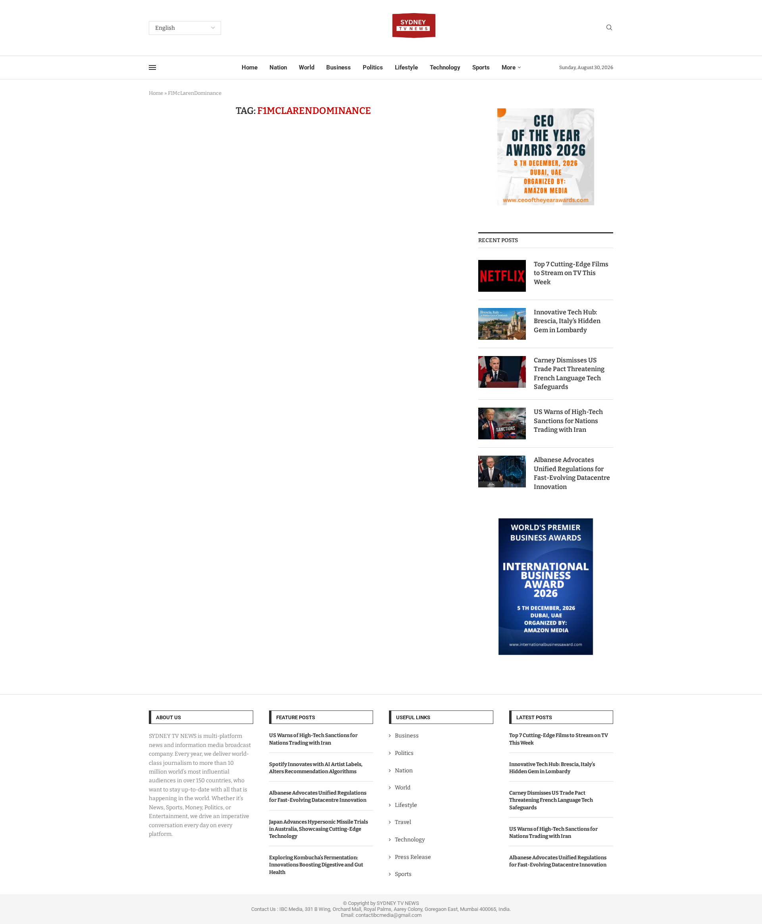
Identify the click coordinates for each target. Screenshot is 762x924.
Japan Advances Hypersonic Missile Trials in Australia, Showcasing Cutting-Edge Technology (318, 829)
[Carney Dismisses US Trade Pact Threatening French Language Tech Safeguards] (502, 372)
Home (250, 67)
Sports (481, 67)
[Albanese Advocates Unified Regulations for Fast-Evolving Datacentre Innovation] (502, 471)
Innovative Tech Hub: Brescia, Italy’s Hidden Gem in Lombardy (567, 321)
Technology (445, 67)
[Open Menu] (152, 67)
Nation (278, 67)
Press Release (413, 857)
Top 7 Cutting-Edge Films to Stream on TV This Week (571, 273)
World (306, 67)
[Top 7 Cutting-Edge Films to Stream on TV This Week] (502, 276)
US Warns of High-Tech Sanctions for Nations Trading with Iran (568, 420)
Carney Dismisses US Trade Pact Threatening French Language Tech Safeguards (569, 373)
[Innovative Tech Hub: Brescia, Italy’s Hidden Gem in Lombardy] (502, 324)
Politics (373, 67)
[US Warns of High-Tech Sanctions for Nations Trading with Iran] (502, 423)
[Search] (609, 28)
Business (338, 67)
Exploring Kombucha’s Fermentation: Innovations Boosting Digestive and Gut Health (316, 865)
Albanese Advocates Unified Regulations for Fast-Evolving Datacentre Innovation (572, 473)
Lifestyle (406, 67)
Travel (403, 822)
